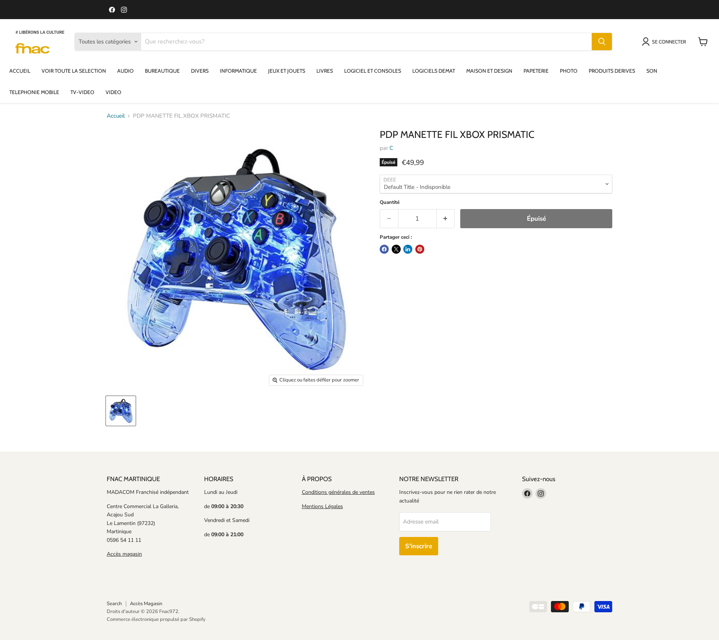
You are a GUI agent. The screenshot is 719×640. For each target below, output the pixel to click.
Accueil (116, 116)
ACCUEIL (19, 70)
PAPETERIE (536, 70)
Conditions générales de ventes (338, 492)
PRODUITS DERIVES (612, 70)
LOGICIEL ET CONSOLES (372, 70)
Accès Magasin (146, 603)
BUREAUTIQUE (162, 70)
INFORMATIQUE (238, 70)
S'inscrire (418, 546)
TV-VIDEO (82, 92)
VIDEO (113, 92)
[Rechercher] (602, 41)
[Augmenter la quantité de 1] (446, 218)
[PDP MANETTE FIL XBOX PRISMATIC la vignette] (121, 411)
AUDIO (125, 70)
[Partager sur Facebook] (384, 249)
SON (651, 70)
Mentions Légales (322, 506)
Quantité (390, 202)
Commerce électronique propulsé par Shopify (156, 619)
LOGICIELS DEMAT (433, 70)
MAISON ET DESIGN (489, 70)
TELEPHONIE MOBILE (34, 92)
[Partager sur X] (396, 249)
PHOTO (568, 70)
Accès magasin (124, 554)
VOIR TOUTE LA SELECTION (74, 70)
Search (114, 603)
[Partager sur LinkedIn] (407, 249)
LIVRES (324, 70)
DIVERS (200, 70)
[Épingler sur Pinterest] (419, 249)
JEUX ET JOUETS (286, 70)
